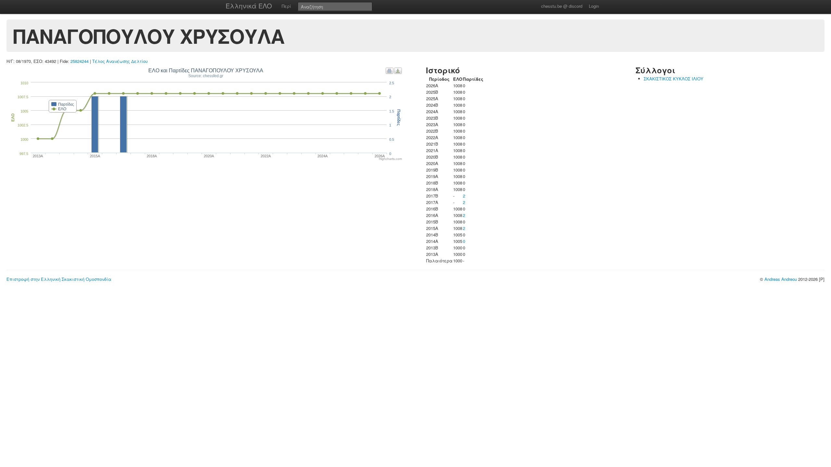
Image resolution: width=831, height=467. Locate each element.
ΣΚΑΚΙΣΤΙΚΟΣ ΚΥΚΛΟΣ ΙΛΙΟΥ (673, 79)
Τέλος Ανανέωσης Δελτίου (120, 61)
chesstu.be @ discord (561, 6)
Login (594, 6)
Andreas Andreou (780, 279)
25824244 (79, 61)
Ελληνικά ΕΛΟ (249, 5)
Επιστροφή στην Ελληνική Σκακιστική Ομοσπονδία (58, 279)
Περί (286, 6)
